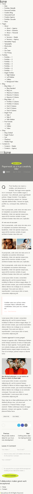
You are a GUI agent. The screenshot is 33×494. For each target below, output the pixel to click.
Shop (3, 130)
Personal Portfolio (9, 10)
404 (5, 48)
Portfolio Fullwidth (9, 8)
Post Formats (8, 122)
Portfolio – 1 (8, 57)
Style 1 (9, 115)
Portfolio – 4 (8, 64)
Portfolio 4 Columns (13, 104)
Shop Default (8, 133)
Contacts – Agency (10, 148)
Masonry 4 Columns (13, 97)
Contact (4, 489)
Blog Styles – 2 (9, 99)
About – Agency (12, 28)
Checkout (7, 139)
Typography (8, 44)
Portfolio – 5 (8, 66)
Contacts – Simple (10, 146)
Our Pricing (7, 53)
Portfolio (4, 55)
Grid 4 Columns (11, 110)
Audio (8, 124)
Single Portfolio (9, 73)
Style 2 (9, 117)
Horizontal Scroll (9, 15)
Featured (16, 416)
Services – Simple (12, 37)
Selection (16, 163)
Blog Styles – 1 (9, 86)
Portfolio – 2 (8, 59)
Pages (4, 24)
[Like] (3, 425)
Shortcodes (7, 46)
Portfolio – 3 (8, 62)
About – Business (12, 30)
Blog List (9, 90)
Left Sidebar (10, 77)
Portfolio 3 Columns (13, 102)
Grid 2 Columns (11, 106)
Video (8, 128)
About (6, 26)
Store (6, 22)
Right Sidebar (11, 75)
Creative (6, 416)
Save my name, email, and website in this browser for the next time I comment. (17, 455)
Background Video (12, 82)
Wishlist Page (8, 142)
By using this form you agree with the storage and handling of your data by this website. (17, 469)
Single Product (8, 135)
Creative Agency (9, 17)
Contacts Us (6, 144)
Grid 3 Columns (11, 108)
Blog (3, 84)
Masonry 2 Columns (13, 93)
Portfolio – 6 (8, 68)
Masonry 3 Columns (13, 95)
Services (7, 35)
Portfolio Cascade (10, 19)
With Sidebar (11, 119)
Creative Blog (8, 13)
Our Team (7, 50)
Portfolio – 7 (8, 70)
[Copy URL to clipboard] (29, 425)
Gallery (9, 79)
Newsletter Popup (10, 42)
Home (4, 4)
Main (5, 6)
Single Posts (8, 113)
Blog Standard (11, 88)
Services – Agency (13, 39)
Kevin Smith (17, 378)
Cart (5, 137)
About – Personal (12, 33)
